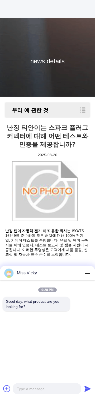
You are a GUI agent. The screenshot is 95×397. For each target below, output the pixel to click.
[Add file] (7, 388)
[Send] (87, 388)
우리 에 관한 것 (30, 110)
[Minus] (87, 273)
